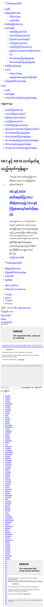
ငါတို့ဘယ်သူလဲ (15, 16)
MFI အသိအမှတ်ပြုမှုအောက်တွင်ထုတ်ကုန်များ (22, 140)
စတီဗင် (3, 319)
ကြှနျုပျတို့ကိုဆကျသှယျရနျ (15, 81)
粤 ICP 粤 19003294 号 (23, 308)
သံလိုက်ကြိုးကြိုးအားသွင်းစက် (20, 47)
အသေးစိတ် (20, 257)
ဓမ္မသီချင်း (9, 280)
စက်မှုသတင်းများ (15, 73)
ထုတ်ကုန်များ (10, 28)
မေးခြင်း (12, 257)
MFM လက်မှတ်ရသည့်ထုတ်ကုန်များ (18, 144)
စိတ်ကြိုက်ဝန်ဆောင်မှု (13, 66)
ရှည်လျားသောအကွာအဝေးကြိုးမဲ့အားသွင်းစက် (22, 129)
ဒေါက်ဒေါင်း (9, 276)
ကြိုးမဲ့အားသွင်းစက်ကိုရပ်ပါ (19, 39)
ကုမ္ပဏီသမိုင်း (14, 20)
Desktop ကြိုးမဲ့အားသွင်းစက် (19, 35)
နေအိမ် (7, 9)
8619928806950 (6, 322)
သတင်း (8, 69)
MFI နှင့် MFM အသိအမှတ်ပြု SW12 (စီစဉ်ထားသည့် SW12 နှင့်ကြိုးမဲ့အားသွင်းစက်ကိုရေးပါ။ (23, 203)
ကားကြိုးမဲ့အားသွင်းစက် (18, 43)
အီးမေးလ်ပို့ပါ (6, 315)
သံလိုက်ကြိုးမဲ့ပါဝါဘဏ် (18, 32)
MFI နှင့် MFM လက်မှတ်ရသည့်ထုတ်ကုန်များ (21, 98)
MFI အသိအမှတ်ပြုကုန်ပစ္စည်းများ (21, 58)
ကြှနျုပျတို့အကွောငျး (13, 13)
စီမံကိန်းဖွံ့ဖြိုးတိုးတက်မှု (14, 24)
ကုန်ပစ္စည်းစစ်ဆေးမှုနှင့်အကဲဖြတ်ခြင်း (23, 77)
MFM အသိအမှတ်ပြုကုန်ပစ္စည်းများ (22, 62)
